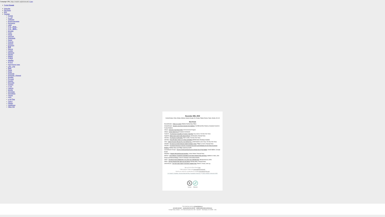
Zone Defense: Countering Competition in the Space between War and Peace (188, 155)
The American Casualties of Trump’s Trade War (181, 133)
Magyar (10, 49)
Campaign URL (5, 1)
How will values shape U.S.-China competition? (181, 139)
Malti (9, 68)
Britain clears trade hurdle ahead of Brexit (180, 135)
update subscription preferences (204, 208)
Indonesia (11, 53)
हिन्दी (9, 47)
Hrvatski (10, 31)
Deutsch (10, 44)
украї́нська (11, 105)
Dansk (10, 34)
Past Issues (7, 10)
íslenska (10, 54)
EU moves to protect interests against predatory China (183, 143)
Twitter (9, 5)
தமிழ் (9, 97)
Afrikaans (11, 19)
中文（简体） (13, 27)
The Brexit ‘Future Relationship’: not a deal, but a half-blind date (184, 159)
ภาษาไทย (11, 99)
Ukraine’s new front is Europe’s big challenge (184, 125)
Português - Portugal (14, 75)
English (10, 16)
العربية (10, 18)
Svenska (10, 84)
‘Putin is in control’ (177, 123)
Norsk (10, 70)
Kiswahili (11, 83)
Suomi (10, 40)
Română (10, 77)
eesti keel (11, 36)
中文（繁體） (13, 29)
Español (10, 81)
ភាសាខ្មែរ (10, 60)
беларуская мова (13, 21)
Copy (31, 1)
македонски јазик (14, 64)
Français (10, 42)
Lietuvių (10, 88)
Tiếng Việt (11, 107)
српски (10, 95)
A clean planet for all (173, 131)
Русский (11, 79)
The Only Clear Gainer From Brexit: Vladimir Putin (184, 163)
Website (195, 187)
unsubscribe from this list (189, 208)
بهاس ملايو (11, 66)
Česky (10, 33)
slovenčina (11, 92)
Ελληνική (11, 45)
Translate (7, 14)
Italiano (10, 56)
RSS (5, 12)
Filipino (10, 103)
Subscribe (7, 8)
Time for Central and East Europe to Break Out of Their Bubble (192, 149)
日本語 (10, 58)
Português (11, 74)
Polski (10, 72)
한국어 (10, 62)
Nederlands (11, 38)
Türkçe (10, 101)
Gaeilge (10, 51)
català (10, 25)
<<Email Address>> (198, 206)
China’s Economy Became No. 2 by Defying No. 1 (180, 141)
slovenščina (11, 93)
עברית (10, 86)
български (11, 23)
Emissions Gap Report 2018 (176, 129)
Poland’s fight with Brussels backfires (179, 153)
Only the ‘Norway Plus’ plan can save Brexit (179, 161)
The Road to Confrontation (176, 137)
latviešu (10, 90)
